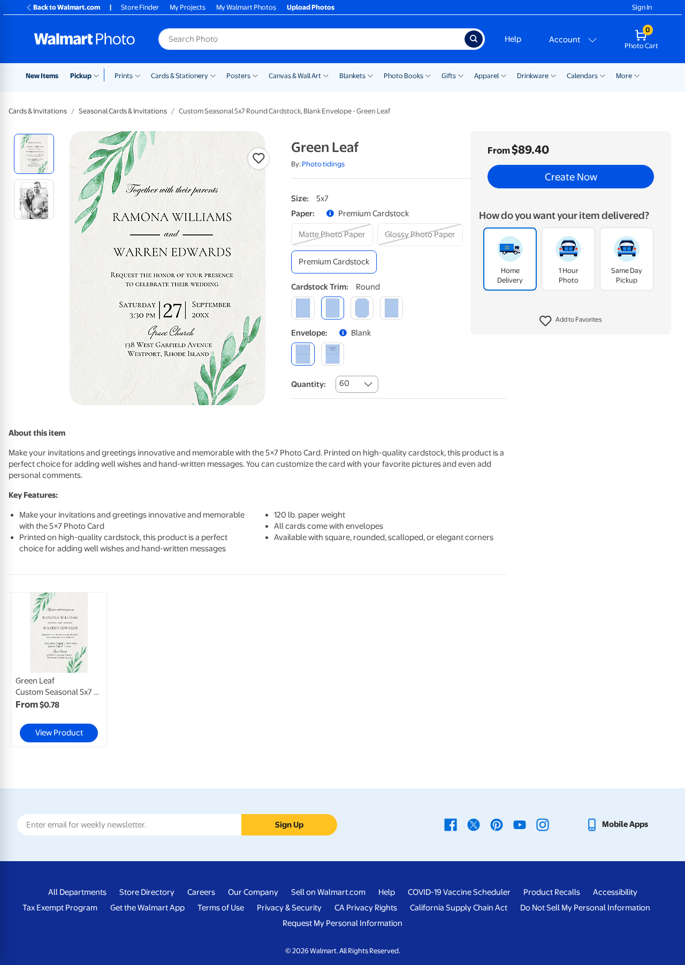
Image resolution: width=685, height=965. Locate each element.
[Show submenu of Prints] (137, 75)
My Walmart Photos (246, 7)
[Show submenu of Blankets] (370, 75)
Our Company (253, 892)
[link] (58, 669)
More (624, 76)
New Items (42, 76)
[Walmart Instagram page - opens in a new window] (542, 824)
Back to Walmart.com (66, 7)
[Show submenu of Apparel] (503, 75)
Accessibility (615, 892)
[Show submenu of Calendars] (602, 75)
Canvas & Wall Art (295, 76)
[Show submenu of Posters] (255, 75)
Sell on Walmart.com (328, 892)
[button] (570, 321)
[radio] (34, 154)
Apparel (486, 76)
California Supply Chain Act (458, 908)
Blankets (352, 76)
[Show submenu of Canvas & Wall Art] (326, 75)
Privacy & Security (289, 908)
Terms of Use (220, 908)
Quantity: (308, 384)
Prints (124, 76)
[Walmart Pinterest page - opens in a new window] (496, 824)
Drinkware (533, 76)
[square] (302, 308)
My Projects (188, 7)
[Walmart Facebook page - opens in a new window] (450, 824)
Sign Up (289, 825)
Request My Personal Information (342, 923)
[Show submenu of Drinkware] (553, 75)
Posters (238, 76)
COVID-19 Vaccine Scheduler (459, 892)
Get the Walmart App (147, 908)
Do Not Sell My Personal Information (585, 908)
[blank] (302, 354)
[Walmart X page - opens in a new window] (473, 824)
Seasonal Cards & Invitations (123, 111)
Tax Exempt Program (59, 908)
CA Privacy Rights (365, 908)
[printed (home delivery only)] (332, 354)
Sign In (642, 7)
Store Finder (140, 7)
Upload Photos (310, 7)
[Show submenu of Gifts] (461, 75)
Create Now (571, 177)
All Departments (77, 892)
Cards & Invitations (38, 111)
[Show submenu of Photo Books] (428, 75)
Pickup (81, 76)
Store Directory (146, 892)
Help (513, 39)
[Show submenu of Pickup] (98, 75)
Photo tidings (323, 164)
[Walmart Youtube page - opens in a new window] (519, 824)
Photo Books (403, 76)
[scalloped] (391, 308)
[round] (332, 308)
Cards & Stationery (179, 76)
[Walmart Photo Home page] (84, 39)
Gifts (449, 76)
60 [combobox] (344, 383)
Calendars (582, 76)
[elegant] (362, 308)
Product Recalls (551, 892)
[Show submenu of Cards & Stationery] (213, 75)
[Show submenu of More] (637, 75)
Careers (201, 892)
